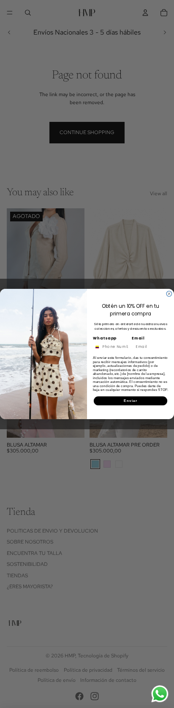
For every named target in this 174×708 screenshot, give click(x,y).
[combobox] (96, 347)
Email (138, 338)
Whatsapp (105, 338)
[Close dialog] (169, 293)
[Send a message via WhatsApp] (160, 694)
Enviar (130, 401)
